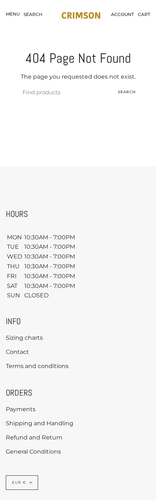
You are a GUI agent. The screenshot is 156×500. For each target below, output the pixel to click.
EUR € (19, 482)
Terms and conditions (37, 366)
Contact (17, 351)
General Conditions (33, 451)
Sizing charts (24, 337)
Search (127, 92)
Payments (21, 409)
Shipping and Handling (39, 423)
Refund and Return (34, 437)
